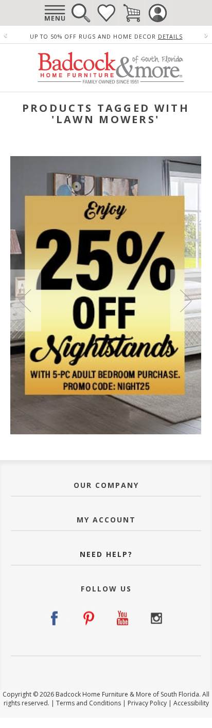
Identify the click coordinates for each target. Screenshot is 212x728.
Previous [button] (25, 300)
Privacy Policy (147, 703)
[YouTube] (123, 618)
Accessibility (191, 703)
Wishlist (106, 13)
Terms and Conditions (88, 703)
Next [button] (185, 300)
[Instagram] (156, 618)
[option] (105, 295)
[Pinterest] (89, 618)
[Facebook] (56, 618)
